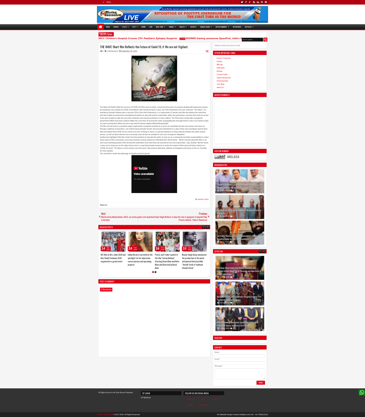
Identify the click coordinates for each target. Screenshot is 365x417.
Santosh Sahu (203, 199)
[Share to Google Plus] (105, 233)
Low (150, 27)
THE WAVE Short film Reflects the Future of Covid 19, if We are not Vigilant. (144, 46)
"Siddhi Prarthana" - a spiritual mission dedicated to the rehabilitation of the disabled (239, 186)
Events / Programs (224, 58)
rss (254, 2)
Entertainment (221, 27)
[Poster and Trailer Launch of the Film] (123, 242)
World (115, 27)
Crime (143, 27)
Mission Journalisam (105, 415)
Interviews (237, 27)
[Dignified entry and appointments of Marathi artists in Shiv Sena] (239, 207)
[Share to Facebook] (126, 233)
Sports (193, 27)
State (124, 27)
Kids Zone (159, 27)
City (134, 27)
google (250, 2)
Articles (248, 27)
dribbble (262, 2)
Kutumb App (204, 405)
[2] (155, 271)
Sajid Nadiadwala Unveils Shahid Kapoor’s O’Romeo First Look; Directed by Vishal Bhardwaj (177, 258)
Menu (109, 2)
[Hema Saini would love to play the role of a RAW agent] (204, 242)
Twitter (203, 399)
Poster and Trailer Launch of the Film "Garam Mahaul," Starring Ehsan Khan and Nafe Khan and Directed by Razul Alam (122, 261)
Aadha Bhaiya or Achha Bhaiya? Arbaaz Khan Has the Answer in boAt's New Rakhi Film (238, 324)
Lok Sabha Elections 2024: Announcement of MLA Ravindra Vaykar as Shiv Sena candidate (237, 237)
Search (265, 39)
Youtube (190, 405)
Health (182, 27)
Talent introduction (224, 78)
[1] (153, 271)
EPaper (220, 71)
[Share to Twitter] (102, 233)
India (108, 27)
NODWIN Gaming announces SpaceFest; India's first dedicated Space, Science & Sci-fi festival (233, 38)
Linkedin (215, 399)
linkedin (258, 2)
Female (171, 27)
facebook (246, 2)
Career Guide (205, 27)
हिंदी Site (220, 65)
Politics (219, 62)
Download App (222, 81)
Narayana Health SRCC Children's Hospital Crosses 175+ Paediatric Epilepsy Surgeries (122, 38)
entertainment (112, 51)
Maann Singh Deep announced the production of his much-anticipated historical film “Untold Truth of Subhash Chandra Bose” (149, 261)
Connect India (222, 75)
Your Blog (220, 84)
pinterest (266, 2)
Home (100, 27)
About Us (220, 87)
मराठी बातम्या (221, 68)
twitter (242, 2)
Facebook (191, 399)
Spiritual (102, 33)
